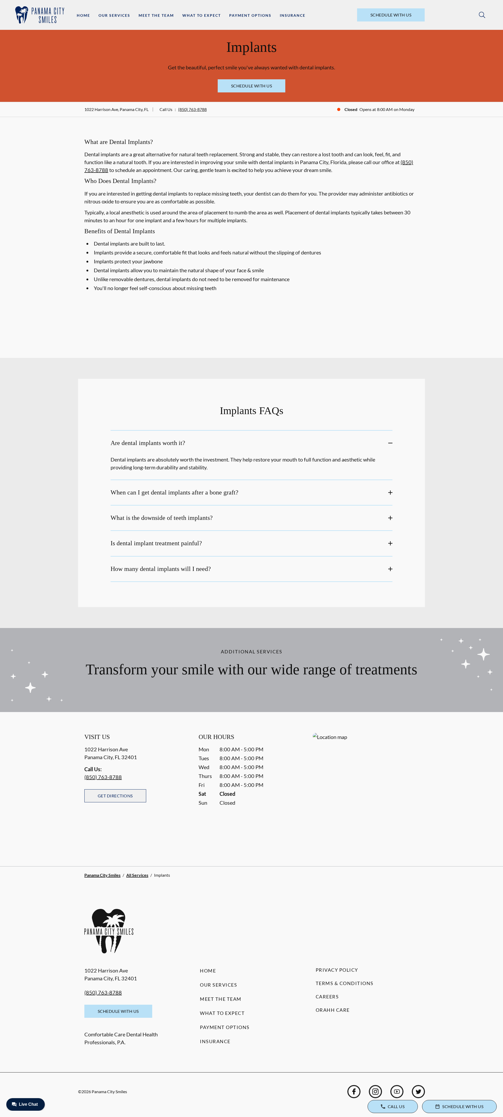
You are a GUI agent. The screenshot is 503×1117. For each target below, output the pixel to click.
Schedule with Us (391, 14)
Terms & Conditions (345, 983)
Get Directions (115, 795)
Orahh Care (333, 1010)
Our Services (114, 15)
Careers (327, 996)
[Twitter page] (418, 1091)
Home (83, 15)
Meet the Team (156, 15)
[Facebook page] (353, 1091)
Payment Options (250, 15)
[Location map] (366, 789)
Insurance (292, 15)
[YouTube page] (396, 1091)
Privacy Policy (337, 970)
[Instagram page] (375, 1091)
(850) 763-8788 (192, 109)
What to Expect (201, 15)
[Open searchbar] (482, 15)
